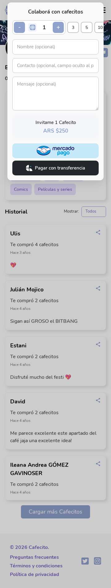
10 (100, 27)
